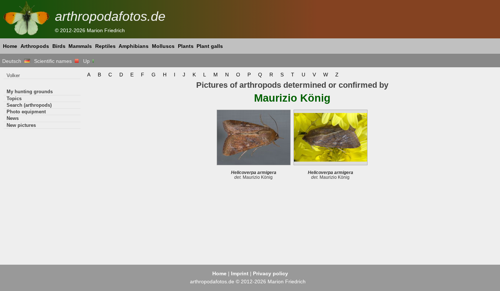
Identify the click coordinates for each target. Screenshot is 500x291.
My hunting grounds (30, 91)
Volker (13, 75)
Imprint (240, 273)
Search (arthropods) (29, 105)
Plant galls (210, 46)
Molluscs (163, 46)
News (13, 118)
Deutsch (13, 61)
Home (10, 46)
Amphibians (134, 46)
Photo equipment (26, 111)
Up (87, 61)
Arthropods (34, 46)
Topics (14, 98)
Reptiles (105, 46)
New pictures (21, 125)
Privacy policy (270, 273)
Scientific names (54, 61)
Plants (186, 46)
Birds (59, 46)
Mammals (80, 46)
